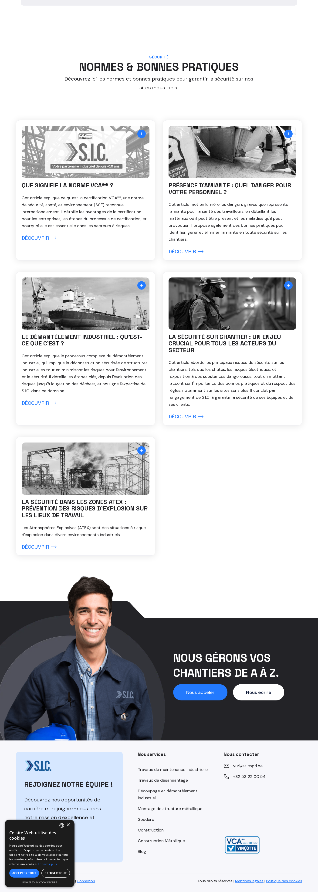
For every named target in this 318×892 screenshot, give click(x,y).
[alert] (39, 853)
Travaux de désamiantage (163, 780)
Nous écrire (258, 692)
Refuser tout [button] (56, 873)
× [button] (68, 825)
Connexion (86, 880)
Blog (142, 851)
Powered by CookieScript (39, 882)
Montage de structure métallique (170, 808)
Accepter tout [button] (24, 873)
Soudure (146, 819)
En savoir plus (47, 864)
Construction (151, 830)
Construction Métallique (161, 841)
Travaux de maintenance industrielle (173, 769)
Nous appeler (200, 692)
